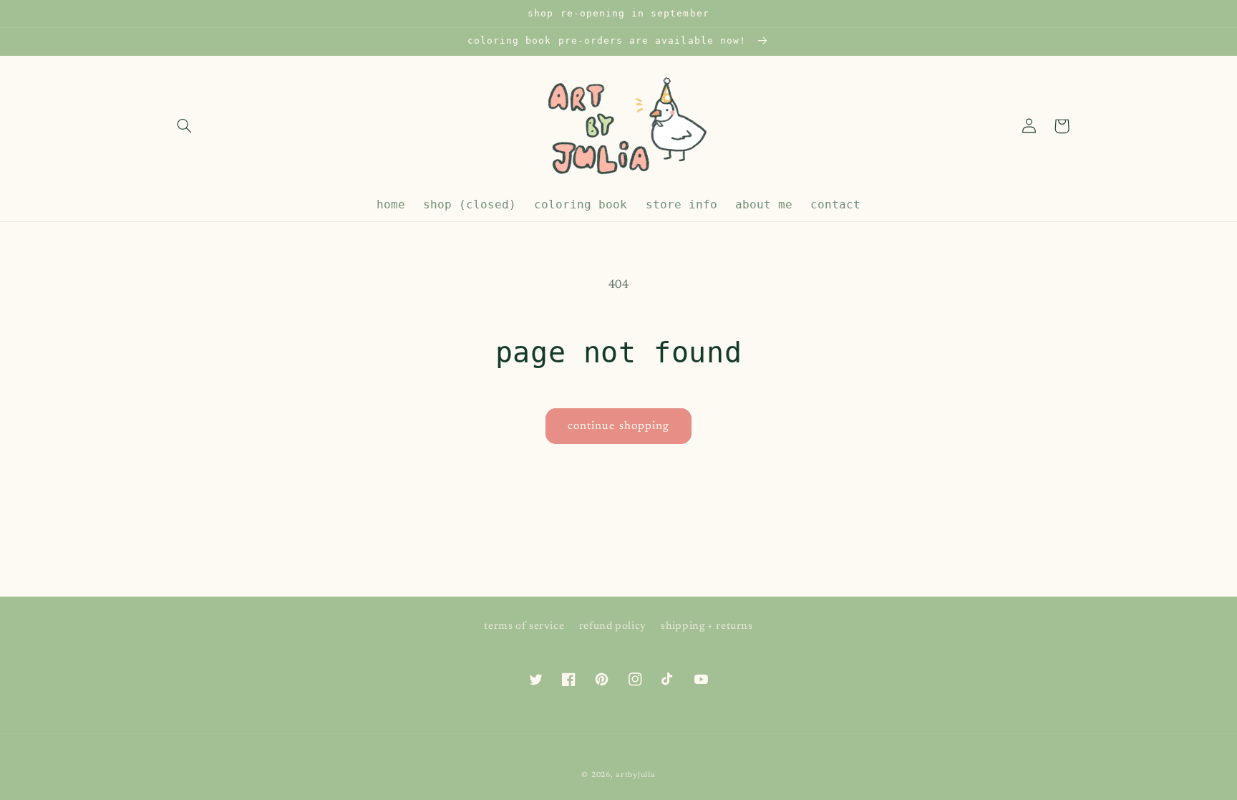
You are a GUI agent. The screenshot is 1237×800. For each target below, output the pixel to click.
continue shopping (618, 426)
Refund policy (612, 626)
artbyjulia (635, 775)
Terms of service (524, 626)
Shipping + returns (706, 626)
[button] (184, 126)
